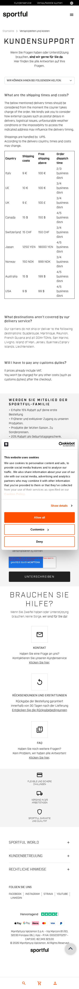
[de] (16, 14)
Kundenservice (22, 3)
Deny (39, 541)
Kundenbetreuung (25, 856)
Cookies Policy (14, 494)
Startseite (8, 31)
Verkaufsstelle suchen (49, 3)
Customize (37, 529)
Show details (59, 505)
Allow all (39, 517)
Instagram (32, 894)
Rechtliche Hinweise (27, 869)
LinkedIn (16, 898)
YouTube (62, 894)
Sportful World (24, 842)
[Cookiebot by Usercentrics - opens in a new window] (59, 444)
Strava (48, 894)
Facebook (15, 894)
